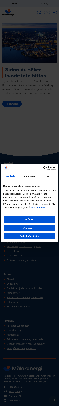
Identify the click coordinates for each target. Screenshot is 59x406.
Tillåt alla (29, 219)
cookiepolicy (38, 207)
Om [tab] (48, 176)
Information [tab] (29, 176)
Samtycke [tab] (11, 176)
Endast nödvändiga (29, 236)
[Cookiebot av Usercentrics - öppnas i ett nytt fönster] (43, 168)
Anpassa (27, 228)
